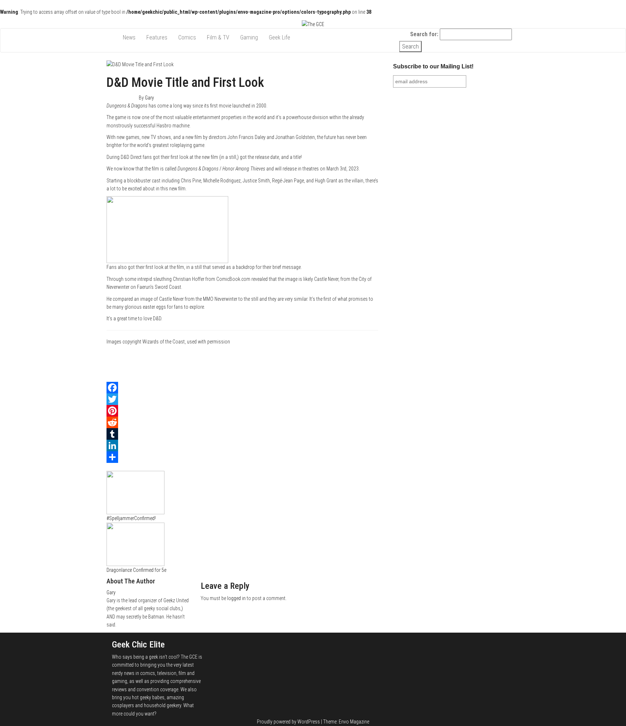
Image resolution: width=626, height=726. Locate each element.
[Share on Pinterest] (376, 377)
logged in (236, 598)
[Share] (242, 457)
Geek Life (279, 37)
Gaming (249, 37)
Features (156, 37)
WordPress (308, 722)
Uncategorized (139, 467)
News (129, 37)
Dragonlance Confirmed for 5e (136, 570)
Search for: (424, 34)
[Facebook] (242, 387)
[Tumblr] (242, 434)
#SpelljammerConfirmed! (131, 518)
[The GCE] (112, 34)
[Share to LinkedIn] (376, 369)
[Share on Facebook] (376, 353)
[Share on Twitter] (376, 361)
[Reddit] (242, 422)
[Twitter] (242, 399)
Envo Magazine (354, 722)
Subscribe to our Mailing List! (433, 66)
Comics (187, 37)
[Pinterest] (242, 411)
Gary (149, 98)
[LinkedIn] (242, 445)
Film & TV (218, 37)
